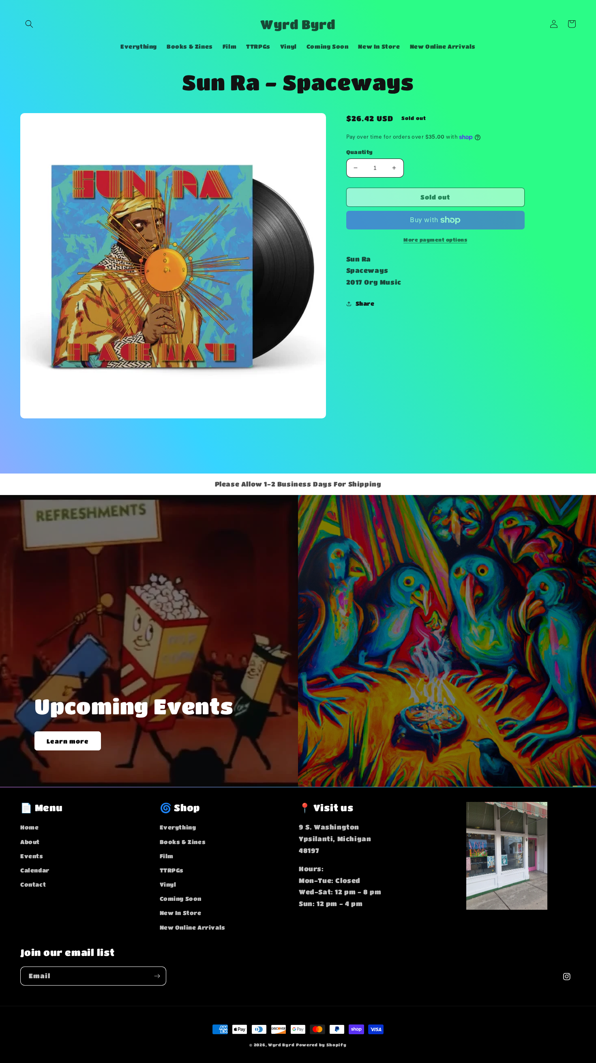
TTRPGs (172, 870)
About (30, 841)
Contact (33, 884)
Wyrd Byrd (281, 1044)
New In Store (181, 912)
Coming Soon (181, 898)
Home (29, 827)
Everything (178, 827)
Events (31, 856)
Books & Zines (183, 841)
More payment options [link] (435, 239)
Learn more (68, 741)
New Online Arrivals (192, 927)
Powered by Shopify (321, 1044)
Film (167, 856)
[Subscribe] (157, 976)
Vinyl (168, 884)
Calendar (34, 870)
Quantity (359, 152)
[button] (29, 24)
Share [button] (365, 303)
